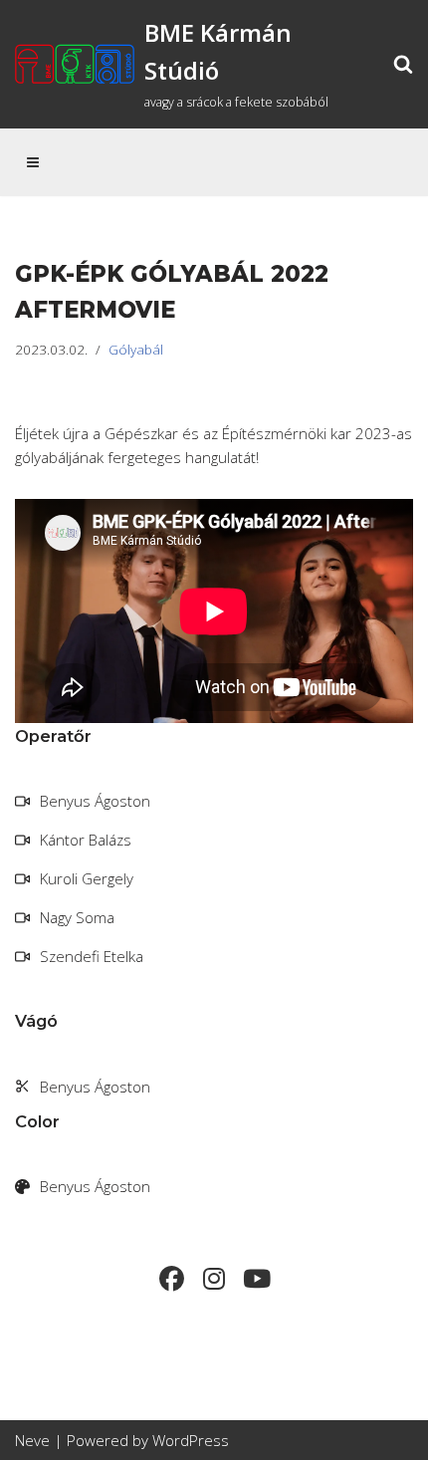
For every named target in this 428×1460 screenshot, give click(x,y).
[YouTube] (257, 1279)
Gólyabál (135, 350)
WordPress (190, 1440)
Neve (32, 1440)
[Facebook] (171, 1279)
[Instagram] (214, 1279)
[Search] (403, 64)
